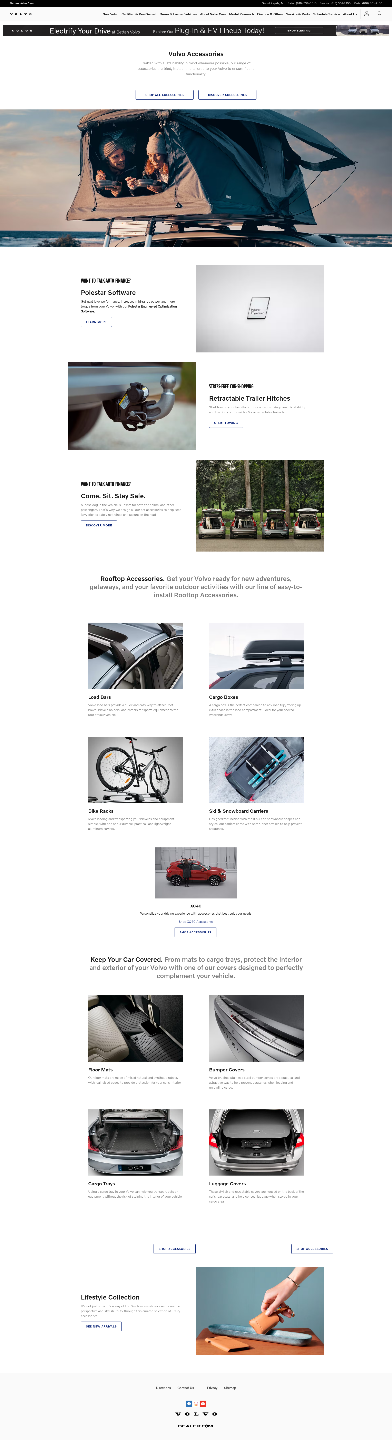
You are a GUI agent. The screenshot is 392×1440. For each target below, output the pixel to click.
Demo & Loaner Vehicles (178, 14)
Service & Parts (298, 14)
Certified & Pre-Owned (138, 14)
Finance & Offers (270, 14)
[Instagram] (196, 1400)
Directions (163, 1388)
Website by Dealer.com (196, 1426)
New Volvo (110, 14)
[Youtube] (203, 1400)
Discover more (99, 525)
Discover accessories (227, 95)
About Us (350, 14)
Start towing (226, 423)
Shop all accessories (164, 95)
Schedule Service (326, 14)
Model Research (241, 14)
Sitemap (230, 1388)
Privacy (212, 1388)
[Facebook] (189, 1400)
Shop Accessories (195, 932)
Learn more (96, 322)
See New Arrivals (101, 1326)
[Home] (21, 14)
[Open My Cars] (366, 14)
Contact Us (185, 1388)
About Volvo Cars (213, 14)
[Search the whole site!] (379, 13)
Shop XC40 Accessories (196, 921)
